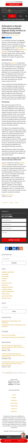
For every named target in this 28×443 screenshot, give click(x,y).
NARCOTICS (5, 285)
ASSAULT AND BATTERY (8, 291)
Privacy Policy (14, 403)
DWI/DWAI (4, 278)
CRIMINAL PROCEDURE (8, 272)
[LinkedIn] (14, 248)
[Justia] (17, 248)
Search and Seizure (7, 283)
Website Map (14, 406)
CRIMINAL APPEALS (7, 289)
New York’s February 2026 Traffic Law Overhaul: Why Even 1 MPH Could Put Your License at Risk (13, 347)
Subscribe (14, 263)
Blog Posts (14, 411)
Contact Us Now (14, 240)
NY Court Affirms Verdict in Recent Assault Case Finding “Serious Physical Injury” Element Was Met (13, 363)
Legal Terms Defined (7, 296)
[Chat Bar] (14, 441)
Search (14, 311)
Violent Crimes (9, 195)
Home (4, 16)
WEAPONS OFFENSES (7, 287)
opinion (13, 63)
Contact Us (14, 408)
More (20, 16)
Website (14, 397)
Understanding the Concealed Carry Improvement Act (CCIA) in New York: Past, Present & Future (13, 355)
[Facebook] (6, 248)
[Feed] (21, 248)
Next (17, 202)
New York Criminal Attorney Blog (14, 11)
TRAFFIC (4, 281)
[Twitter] (10, 248)
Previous (5, 202)
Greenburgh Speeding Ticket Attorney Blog (13, 337)
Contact (12, 16)
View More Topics (6, 298)
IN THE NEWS (5, 276)
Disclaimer (14, 400)
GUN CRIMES (5, 274)
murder (17, 48)
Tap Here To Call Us (14, 4)
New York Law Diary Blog (8, 335)
